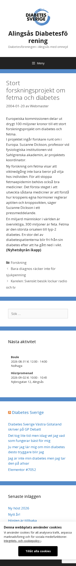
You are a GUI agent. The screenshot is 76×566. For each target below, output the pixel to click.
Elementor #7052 (22, 469)
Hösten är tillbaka (22, 520)
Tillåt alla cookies (38, 551)
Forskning (19, 262)
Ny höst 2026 (18, 508)
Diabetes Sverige (28, 412)
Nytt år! (14, 514)
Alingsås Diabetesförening (38, 37)
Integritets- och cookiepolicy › (22, 541)
